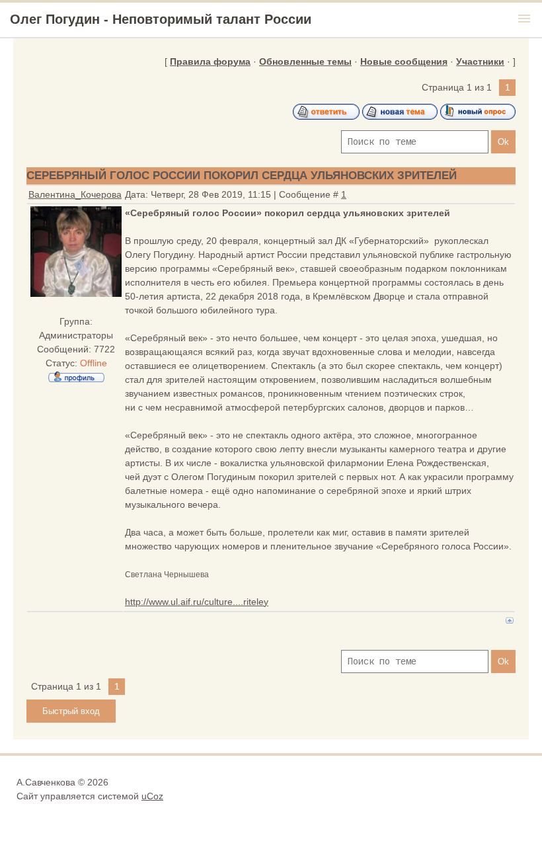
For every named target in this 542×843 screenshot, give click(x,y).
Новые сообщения (403, 61)
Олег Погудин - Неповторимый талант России (160, 19)
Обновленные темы (305, 61)
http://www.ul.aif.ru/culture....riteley (196, 601)
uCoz (152, 796)
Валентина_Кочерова (75, 194)
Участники (480, 61)
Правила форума (210, 61)
